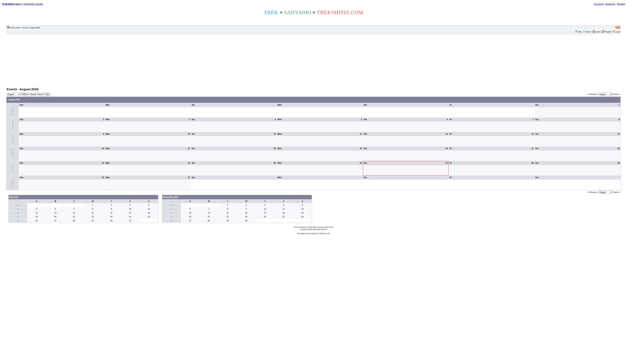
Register (608, 32)
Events (25, 28)
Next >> (616, 94)
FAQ (579, 32)
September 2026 (170, 197)
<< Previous (592, 94)
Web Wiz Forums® (315, 227)
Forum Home (15, 28)
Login (618, 32)
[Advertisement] (313, 60)
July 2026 (13, 197)
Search (588, 32)
